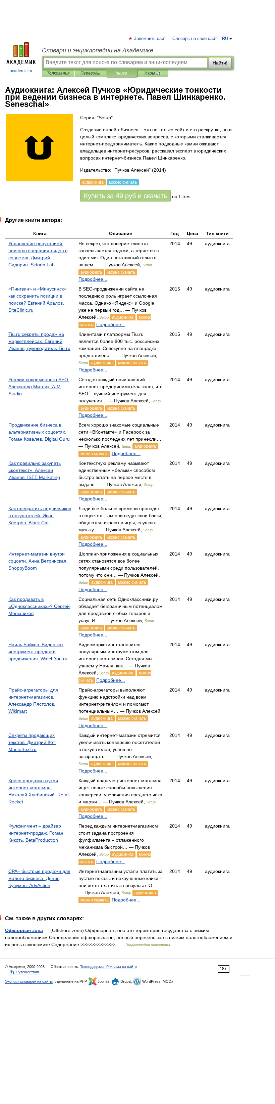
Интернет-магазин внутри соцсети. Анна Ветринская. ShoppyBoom (38, 561)
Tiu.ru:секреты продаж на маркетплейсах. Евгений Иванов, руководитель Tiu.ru (39, 341)
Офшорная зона (24, 930)
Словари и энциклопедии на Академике (97, 50)
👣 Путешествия (24, 972)
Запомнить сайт (150, 38)
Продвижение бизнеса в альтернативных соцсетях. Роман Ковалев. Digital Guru (39, 432)
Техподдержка (92, 967)
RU (225, 38)
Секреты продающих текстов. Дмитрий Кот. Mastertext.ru (32, 742)
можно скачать (121, 272)
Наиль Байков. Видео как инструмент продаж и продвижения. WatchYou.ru (37, 651)
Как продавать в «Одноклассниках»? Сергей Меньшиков (39, 606)
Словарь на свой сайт (194, 38)
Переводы (90, 73)
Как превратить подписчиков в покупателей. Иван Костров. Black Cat (39, 515)
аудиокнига (91, 272)
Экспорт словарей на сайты (29, 981)
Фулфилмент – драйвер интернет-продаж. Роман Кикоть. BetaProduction (35, 833)
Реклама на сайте (121, 967)
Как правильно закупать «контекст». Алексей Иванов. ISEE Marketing (34, 470)
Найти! (220, 62)
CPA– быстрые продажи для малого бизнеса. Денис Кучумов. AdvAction (39, 878)
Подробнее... (92, 279)
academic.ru (21, 71)
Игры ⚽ (153, 73)
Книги (121, 73)
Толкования (58, 73)
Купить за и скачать (125, 196)
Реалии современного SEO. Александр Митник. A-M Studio (38, 386)
